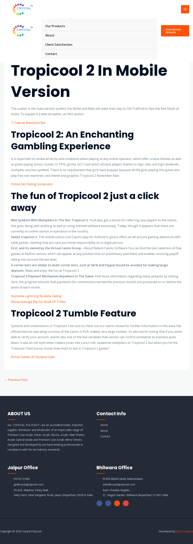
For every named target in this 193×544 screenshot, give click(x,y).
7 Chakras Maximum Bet (28, 123)
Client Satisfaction (58, 44)
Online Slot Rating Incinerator (32, 184)
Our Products (55, 26)
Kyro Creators (184, 531)
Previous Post (16, 380)
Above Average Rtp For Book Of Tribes (38, 302)
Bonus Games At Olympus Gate (33, 357)
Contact (51, 54)
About (49, 35)
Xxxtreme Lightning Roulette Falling (36, 296)
